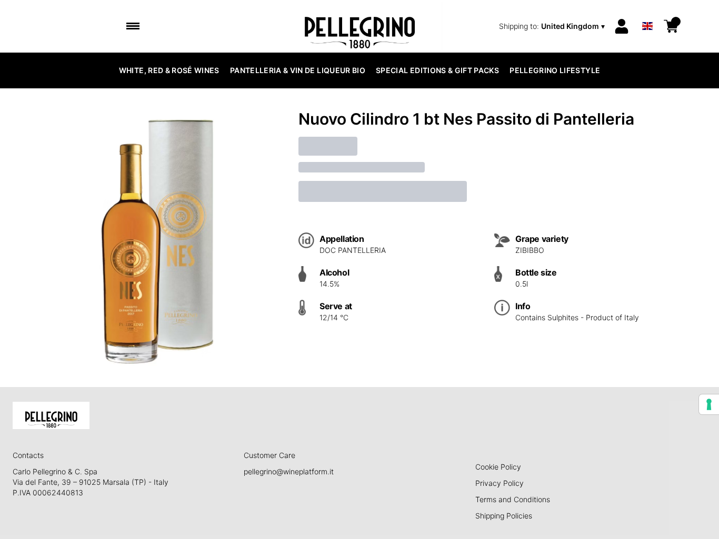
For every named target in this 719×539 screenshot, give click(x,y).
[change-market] (553, 26)
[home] (360, 26)
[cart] (671, 26)
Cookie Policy (498, 466)
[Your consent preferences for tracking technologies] (709, 404)
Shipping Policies (503, 515)
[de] (647, 12)
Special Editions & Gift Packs (437, 70)
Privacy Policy (499, 483)
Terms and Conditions (512, 499)
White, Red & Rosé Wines (169, 70)
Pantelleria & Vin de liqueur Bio (297, 70)
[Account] (621, 26)
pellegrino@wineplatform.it (289, 471)
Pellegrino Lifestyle (555, 70)
